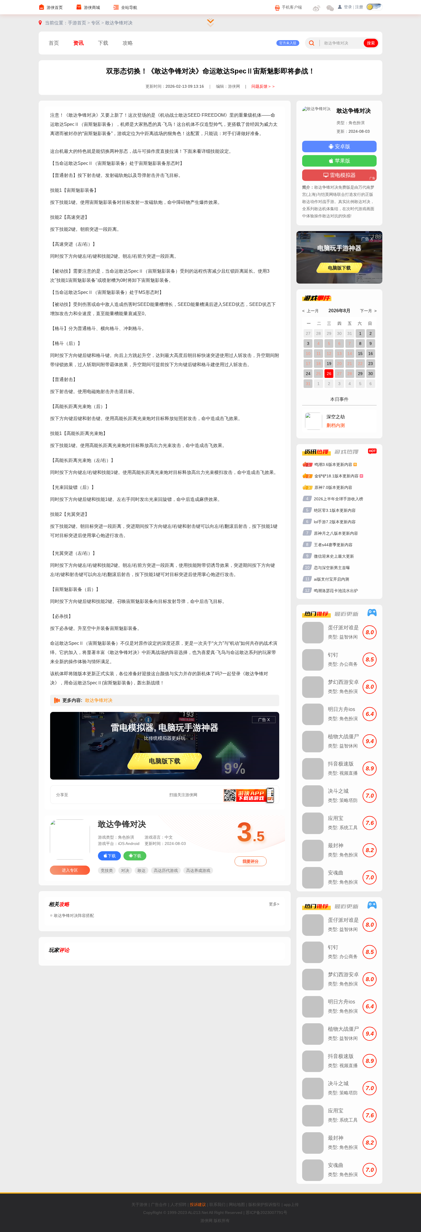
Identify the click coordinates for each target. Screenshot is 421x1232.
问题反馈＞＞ (263, 86)
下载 (103, 43)
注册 (359, 7)
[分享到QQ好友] (109, 794)
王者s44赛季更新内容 (333, 544)
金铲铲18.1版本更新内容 (336, 476)
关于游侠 (139, 1204)
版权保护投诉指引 (264, 1204)
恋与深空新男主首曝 (332, 567)
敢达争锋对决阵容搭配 (74, 915)
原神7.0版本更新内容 (333, 487)
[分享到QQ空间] (122, 794)
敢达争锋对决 (119, 22)
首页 (54, 43)
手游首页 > (79, 22)
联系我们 (217, 1204)
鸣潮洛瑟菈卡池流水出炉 (336, 590)
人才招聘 (178, 1204)
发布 (266, 1004)
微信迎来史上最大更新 (334, 556)
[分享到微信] (83, 794)
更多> (274, 904)
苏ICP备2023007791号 (266, 1212)
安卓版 (342, 146)
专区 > (98, 22)
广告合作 (159, 1204)
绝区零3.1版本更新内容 (335, 510)
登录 (104, 1004)
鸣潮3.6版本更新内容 (333, 464)
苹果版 (342, 161)
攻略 (128, 43)
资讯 (78, 43)
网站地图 (237, 1204)
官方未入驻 (287, 43)
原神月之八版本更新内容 (336, 533)
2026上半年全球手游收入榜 (338, 499)
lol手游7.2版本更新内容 (335, 522)
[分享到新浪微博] (96, 794)
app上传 (291, 1204)
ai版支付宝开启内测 (331, 579)
